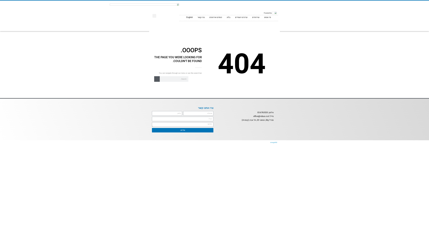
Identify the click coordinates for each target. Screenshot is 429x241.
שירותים (255, 17)
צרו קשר (201, 17)
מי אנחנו (267, 17)
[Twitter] (186, 14)
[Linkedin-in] (191, 14)
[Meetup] (182, 14)
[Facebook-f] (275, 125)
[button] (154, 16)
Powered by (268, 13)
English (189, 17)
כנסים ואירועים (215, 17)
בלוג (228, 17)
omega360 (273, 142)
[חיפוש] (157, 79)
